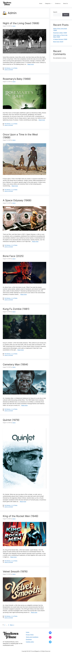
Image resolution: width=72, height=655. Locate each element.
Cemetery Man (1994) (15, 364)
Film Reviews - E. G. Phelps (10, 68)
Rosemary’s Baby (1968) (17, 78)
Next (12, 625)
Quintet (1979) (11, 419)
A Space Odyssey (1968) (17, 200)
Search (55, 12)
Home (40, 3)
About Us (65, 3)
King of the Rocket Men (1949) (20, 516)
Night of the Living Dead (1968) (21, 23)
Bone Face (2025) (13, 256)
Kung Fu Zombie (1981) (16, 308)
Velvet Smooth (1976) (15, 571)
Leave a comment (8, 69)
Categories (47, 3)
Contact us (57, 3)
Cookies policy (30, 642)
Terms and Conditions (32, 637)
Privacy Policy (30, 634)
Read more (31, 64)
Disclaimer (29, 639)
